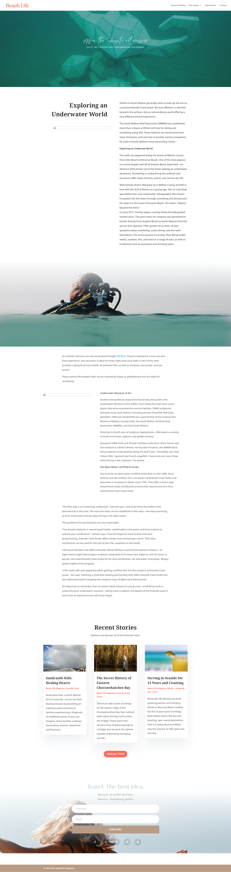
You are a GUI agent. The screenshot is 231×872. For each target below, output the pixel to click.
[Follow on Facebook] (95, 842)
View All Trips (115, 753)
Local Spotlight (137, 47)
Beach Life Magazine (55, 688)
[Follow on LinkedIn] (137, 842)
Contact (223, 5)
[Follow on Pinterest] (116, 842)
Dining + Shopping (175, 688)
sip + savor (152, 692)
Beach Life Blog (178, 5)
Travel (99, 696)
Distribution (210, 5)
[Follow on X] (105, 842)
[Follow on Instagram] (127, 842)
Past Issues (194, 5)
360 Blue (121, 356)
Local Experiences (122, 47)
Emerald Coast (106, 47)
